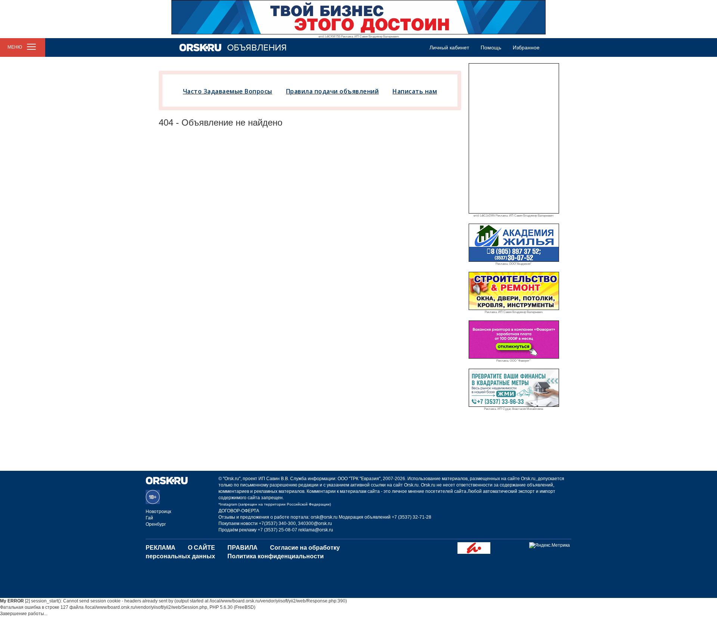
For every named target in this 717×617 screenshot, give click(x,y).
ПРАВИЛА (242, 547)
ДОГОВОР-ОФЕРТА (238, 510)
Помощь (491, 47)
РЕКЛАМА (161, 547)
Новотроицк (158, 511)
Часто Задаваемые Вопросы (227, 91)
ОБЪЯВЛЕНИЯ (257, 47)
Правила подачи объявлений (332, 91)
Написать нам (414, 91)
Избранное (526, 47)
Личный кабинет (449, 47)
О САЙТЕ (201, 547)
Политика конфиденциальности (275, 556)
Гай (149, 518)
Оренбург (156, 524)
